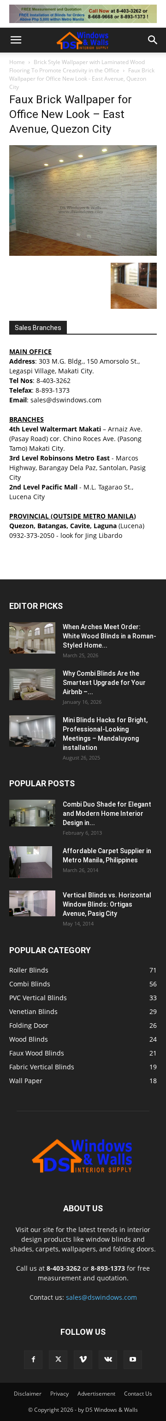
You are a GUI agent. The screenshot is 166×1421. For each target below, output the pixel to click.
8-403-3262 (53, 380)
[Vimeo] (83, 1359)
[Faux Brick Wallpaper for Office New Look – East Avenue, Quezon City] (83, 253)
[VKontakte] (108, 1359)
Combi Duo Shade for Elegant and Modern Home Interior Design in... (107, 813)
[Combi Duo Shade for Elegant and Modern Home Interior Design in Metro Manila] (32, 813)
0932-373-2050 (31, 535)
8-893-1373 (53, 390)
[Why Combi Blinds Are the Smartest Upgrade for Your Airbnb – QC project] (32, 685)
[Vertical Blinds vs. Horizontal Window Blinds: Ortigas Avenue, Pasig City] (32, 903)
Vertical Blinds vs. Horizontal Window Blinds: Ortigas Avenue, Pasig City (107, 904)
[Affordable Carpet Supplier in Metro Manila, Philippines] (30, 862)
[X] (58, 1359)
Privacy (59, 1393)
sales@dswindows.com (101, 1297)
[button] (15, 40)
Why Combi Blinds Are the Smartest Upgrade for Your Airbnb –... (104, 683)
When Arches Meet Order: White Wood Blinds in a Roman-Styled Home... (109, 636)
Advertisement (96, 1393)
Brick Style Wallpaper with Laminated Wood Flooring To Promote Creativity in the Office (77, 66)
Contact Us (138, 1393)
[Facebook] (33, 1359)
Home (17, 62)
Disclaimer (28, 1393)
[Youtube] (133, 1359)
